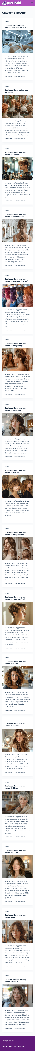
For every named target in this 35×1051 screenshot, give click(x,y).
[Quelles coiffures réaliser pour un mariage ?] (17, 106)
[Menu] (32, 3)
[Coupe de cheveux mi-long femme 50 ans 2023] (17, 995)
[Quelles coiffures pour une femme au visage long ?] (17, 359)
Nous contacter (7, 1046)
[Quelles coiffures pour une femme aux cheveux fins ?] (17, 613)
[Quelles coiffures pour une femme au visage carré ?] (17, 424)
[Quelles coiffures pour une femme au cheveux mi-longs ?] (17, 295)
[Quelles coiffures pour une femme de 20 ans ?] (17, 740)
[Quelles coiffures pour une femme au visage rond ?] (17, 486)
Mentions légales (19, 1046)
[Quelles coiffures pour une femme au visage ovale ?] (17, 548)
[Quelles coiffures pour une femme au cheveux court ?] (17, 168)
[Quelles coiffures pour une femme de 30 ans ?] (17, 677)
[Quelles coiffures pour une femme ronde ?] (17, 931)
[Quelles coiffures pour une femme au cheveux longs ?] (17, 230)
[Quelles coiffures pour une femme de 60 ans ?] (17, 802)
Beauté (7, 21)
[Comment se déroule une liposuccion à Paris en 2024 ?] (17, 41)
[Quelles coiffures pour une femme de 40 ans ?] (17, 866)
